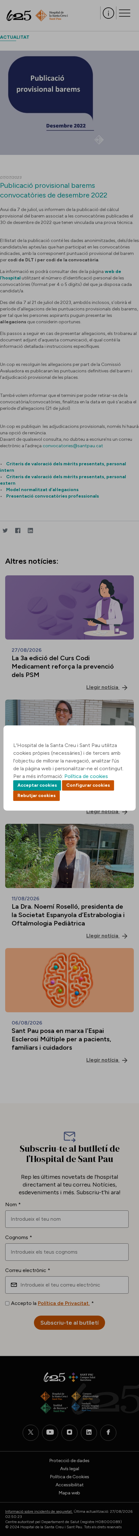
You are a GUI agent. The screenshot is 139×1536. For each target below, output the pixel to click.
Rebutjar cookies (36, 795)
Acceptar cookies (37, 785)
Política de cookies (86, 776)
